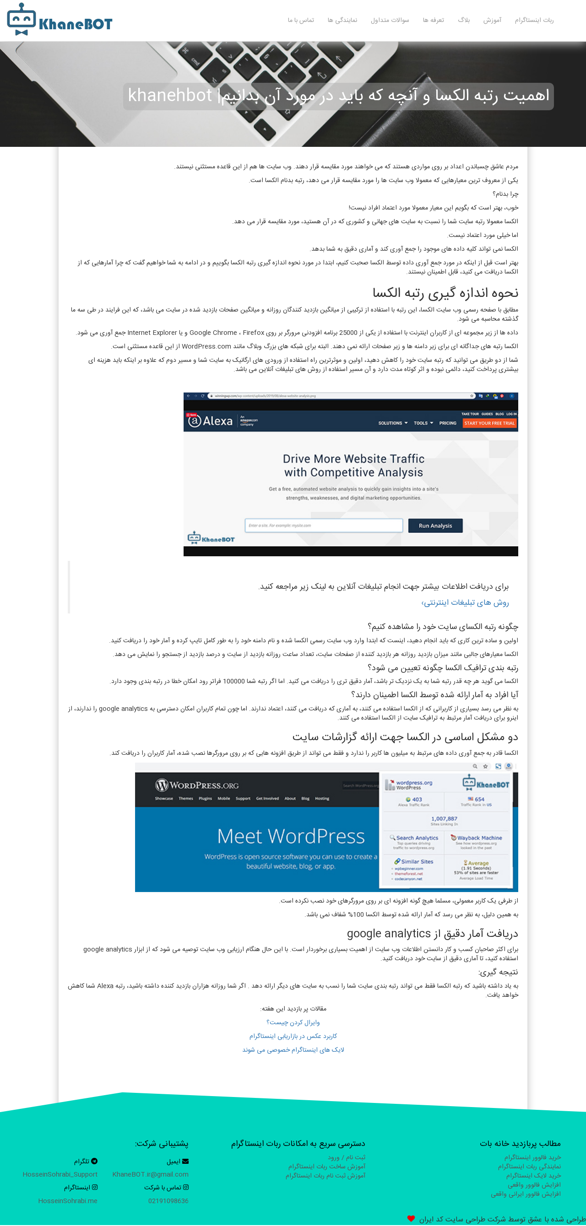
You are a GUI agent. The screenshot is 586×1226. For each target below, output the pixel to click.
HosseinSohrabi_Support (60, 1174)
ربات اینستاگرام (534, 20)
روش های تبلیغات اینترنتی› (465, 603)
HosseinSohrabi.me (68, 1201)
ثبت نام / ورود (346, 1157)
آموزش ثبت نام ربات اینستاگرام (325, 1176)
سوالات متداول (390, 20)
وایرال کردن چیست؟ (293, 1022)
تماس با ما (301, 20)
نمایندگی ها (342, 20)
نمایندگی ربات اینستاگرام (529, 1166)
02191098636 (168, 1201)
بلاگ (464, 20)
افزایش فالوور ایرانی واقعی (526, 1194)
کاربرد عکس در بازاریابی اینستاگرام (293, 1036)
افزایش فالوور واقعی (534, 1185)
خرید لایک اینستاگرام (533, 1176)
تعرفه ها (433, 20)
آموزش (492, 20)
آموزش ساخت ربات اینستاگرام (326, 1166)
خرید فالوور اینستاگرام (533, 1157)
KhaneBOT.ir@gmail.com (150, 1174)
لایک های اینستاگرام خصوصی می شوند (293, 1050)
